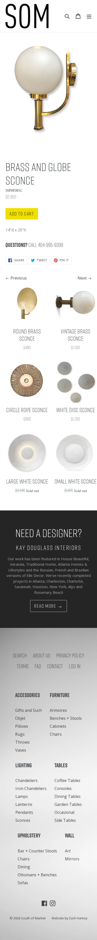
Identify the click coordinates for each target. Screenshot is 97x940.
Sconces (22, 820)
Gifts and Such (28, 710)
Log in (74, 666)
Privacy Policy (70, 655)
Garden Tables (68, 804)
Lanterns (23, 804)
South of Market (33, 918)
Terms (23, 666)
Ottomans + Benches (37, 875)
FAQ (38, 666)
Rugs (20, 734)
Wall (71, 835)
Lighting (24, 765)
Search (20, 655)
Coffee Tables (67, 780)
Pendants (24, 812)
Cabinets (58, 726)
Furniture (61, 695)
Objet (20, 718)
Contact (55, 666)
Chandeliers (26, 780)
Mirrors (72, 859)
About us (41, 655)
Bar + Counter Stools (37, 851)
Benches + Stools (66, 718)
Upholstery (30, 835)
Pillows (21, 726)
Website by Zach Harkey (69, 918)
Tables (62, 765)
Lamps (21, 796)
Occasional (64, 812)
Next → (85, 278)
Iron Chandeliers (31, 788)
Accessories (28, 695)
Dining (24, 867)
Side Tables (65, 820)
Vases (20, 750)
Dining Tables (67, 796)
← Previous (16, 278)
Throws (22, 742)
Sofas (23, 882)
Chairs (56, 734)
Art (68, 851)
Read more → (48, 606)
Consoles (63, 788)
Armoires (58, 710)
